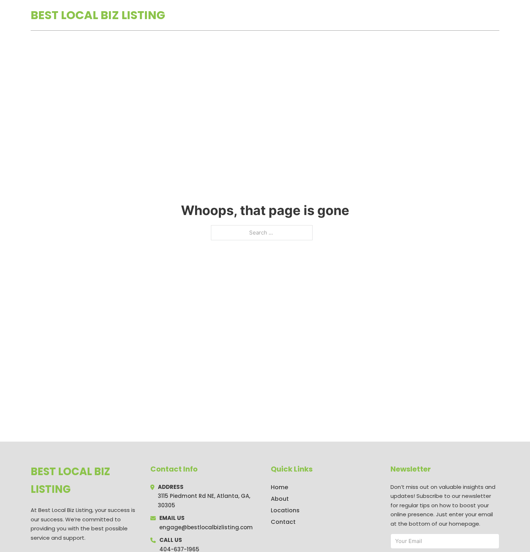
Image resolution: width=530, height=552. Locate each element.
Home (415, 15)
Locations (448, 15)
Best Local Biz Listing (98, 15)
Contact (283, 522)
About (280, 499)
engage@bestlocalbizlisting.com (206, 527)
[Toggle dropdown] (496, 15)
